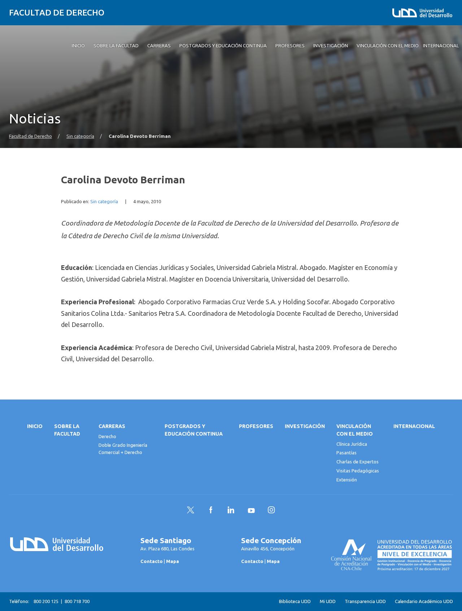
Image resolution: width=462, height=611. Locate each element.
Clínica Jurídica (351, 443)
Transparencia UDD (365, 601)
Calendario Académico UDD (424, 601)
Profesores (256, 426)
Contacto (151, 561)
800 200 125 (46, 601)
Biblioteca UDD (295, 601)
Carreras (112, 426)
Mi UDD (328, 601)
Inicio (35, 426)
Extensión (346, 479)
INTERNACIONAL (414, 426)
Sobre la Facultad (67, 430)
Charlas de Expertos (357, 461)
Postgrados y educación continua (194, 430)
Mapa (172, 561)
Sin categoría (80, 136)
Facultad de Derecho (56, 12)
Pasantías (346, 452)
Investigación (305, 426)
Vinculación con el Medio (354, 430)
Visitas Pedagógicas (357, 470)
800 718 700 (77, 601)
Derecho (107, 436)
